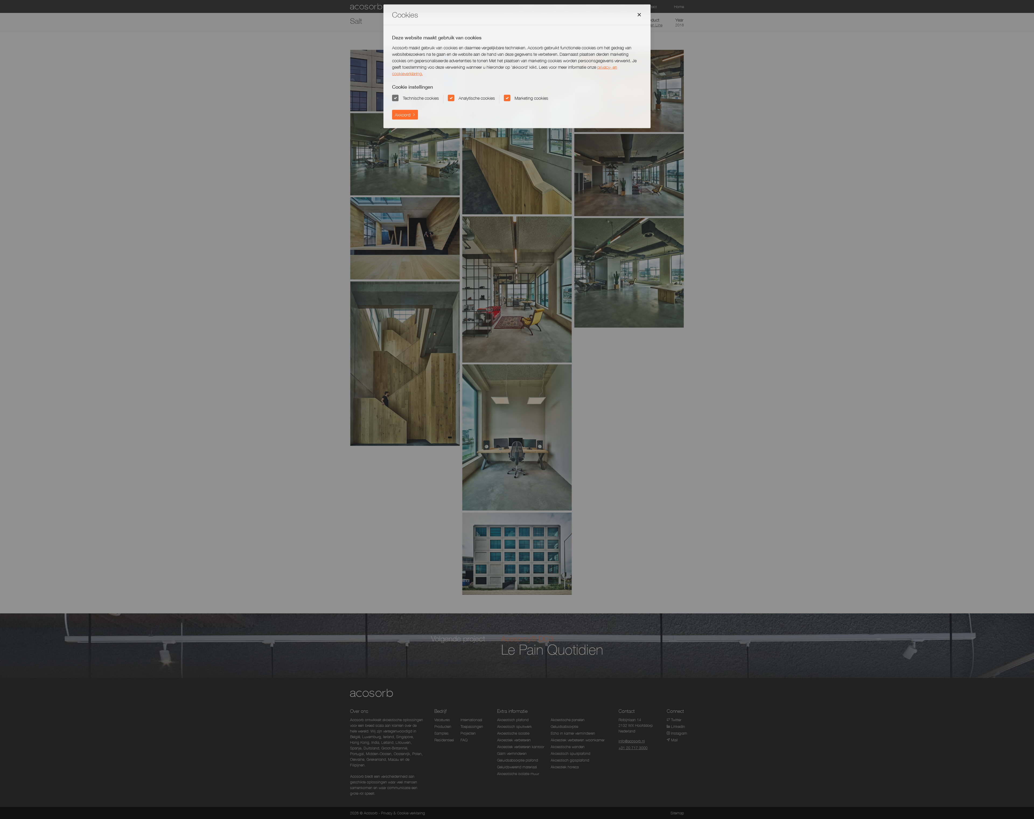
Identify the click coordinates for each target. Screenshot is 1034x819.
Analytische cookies (477, 97)
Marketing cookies (531, 97)
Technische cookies (421, 97)
